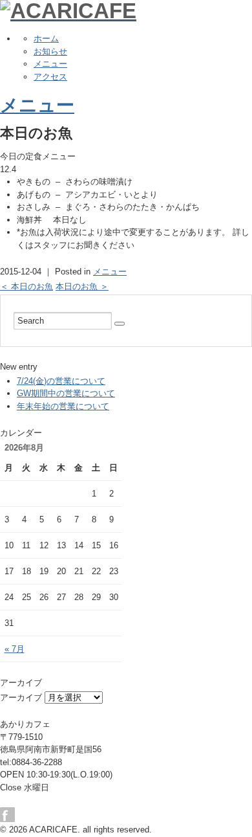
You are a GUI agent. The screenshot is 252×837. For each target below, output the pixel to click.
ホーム (46, 38)
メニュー (50, 64)
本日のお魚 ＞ (82, 286)
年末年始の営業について (63, 406)
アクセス (50, 77)
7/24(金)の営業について (61, 381)
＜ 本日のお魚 (26, 286)
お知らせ (50, 51)
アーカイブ (21, 697)
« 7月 (15, 649)
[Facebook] (10, 815)
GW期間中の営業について (66, 393)
